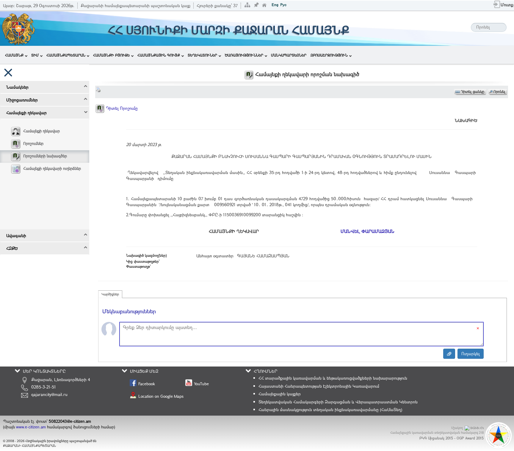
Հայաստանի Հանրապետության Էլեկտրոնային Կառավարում (318, 386)
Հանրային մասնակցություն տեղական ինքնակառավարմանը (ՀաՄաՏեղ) (330, 409)
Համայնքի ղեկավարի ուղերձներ (52, 168)
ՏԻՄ (35, 55)
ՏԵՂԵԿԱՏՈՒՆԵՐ (202, 55)
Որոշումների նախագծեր (45, 156)
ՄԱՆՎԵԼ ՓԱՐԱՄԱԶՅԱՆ (367, 231)
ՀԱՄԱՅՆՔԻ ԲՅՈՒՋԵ (111, 55)
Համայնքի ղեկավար (41, 131)
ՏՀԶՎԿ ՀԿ (477, 428)
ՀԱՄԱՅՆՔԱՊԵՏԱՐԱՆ (65, 55)
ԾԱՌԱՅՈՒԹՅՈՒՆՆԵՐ (244, 55)
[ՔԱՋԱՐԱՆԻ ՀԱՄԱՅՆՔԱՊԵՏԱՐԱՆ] (18, 28)
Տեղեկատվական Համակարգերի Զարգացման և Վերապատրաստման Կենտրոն (338, 402)
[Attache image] (449, 354)
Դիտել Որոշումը (121, 108)
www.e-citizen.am (31, 427)
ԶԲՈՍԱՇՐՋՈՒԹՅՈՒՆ (329, 55)
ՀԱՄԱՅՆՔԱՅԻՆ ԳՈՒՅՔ (158, 55)
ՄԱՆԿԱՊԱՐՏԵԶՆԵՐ (288, 55)
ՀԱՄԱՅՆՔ (14, 55)
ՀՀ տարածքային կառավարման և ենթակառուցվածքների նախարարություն (332, 378)
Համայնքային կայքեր (279, 394)
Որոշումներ (33, 143)
